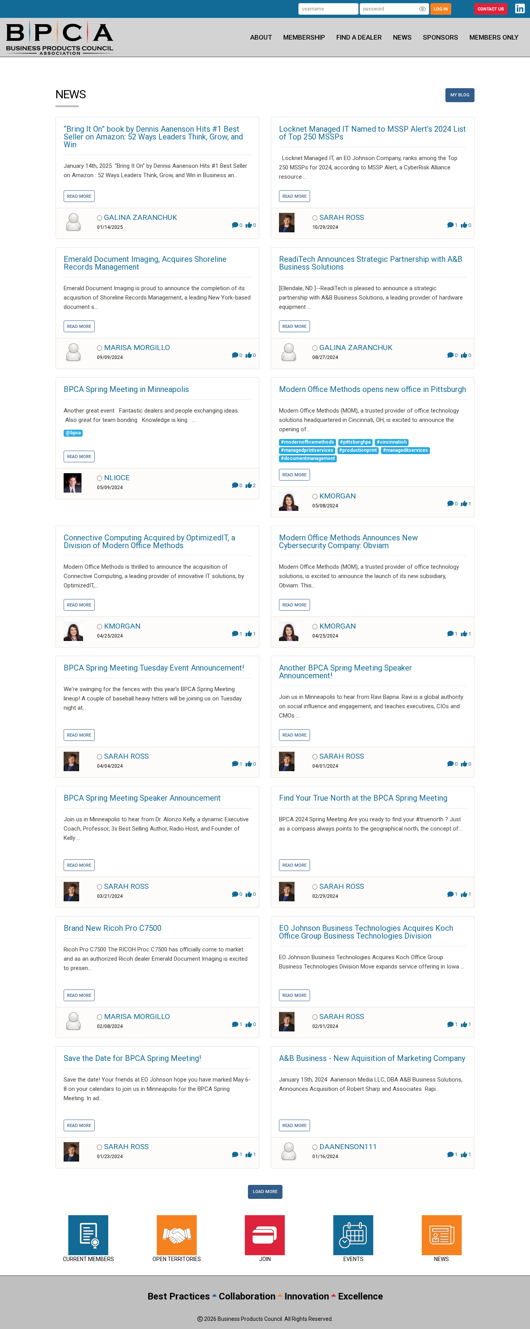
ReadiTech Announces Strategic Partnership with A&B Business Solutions (370, 263)
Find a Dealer (359, 37)
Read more (79, 196)
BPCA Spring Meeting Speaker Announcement (142, 798)
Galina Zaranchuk (140, 217)
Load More (265, 1191)
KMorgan (337, 495)
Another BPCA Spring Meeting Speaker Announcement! (345, 671)
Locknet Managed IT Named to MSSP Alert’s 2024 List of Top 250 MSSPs (372, 132)
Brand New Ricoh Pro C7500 (112, 928)
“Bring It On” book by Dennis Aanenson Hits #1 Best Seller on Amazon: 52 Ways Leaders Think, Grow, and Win (153, 136)
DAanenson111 (348, 1146)
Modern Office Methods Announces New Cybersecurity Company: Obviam (348, 541)
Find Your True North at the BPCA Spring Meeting (363, 798)
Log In (441, 9)
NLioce (117, 477)
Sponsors (440, 37)
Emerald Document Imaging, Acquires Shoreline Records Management (145, 263)
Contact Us (491, 9)
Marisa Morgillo (137, 347)
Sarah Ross (341, 217)
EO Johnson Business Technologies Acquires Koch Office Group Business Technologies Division (366, 932)
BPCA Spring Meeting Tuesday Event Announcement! (154, 667)
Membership (304, 37)
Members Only (493, 37)
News (402, 37)
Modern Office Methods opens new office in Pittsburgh (372, 389)
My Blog (459, 95)
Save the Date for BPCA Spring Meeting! (132, 1058)
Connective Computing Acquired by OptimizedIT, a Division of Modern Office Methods (149, 541)
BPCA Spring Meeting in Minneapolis (126, 389)
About (261, 37)
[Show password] (422, 9)
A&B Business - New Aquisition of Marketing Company (372, 1058)
